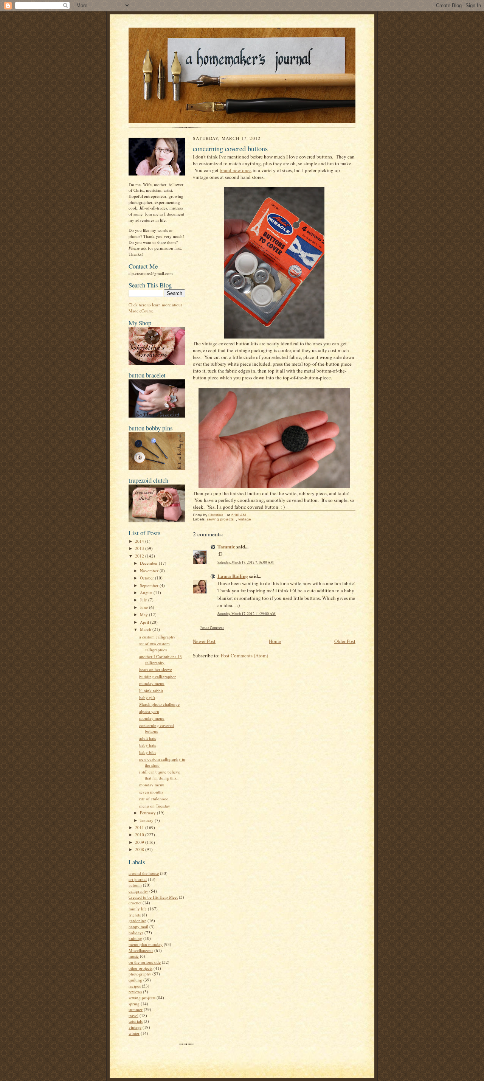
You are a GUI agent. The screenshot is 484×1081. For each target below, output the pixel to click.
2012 (140, 556)
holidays (136, 932)
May (144, 614)
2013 (140, 548)
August (147, 592)
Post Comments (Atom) (244, 655)
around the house (144, 873)
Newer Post (204, 641)
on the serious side (145, 962)
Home (275, 641)
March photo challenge (159, 704)
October (147, 578)
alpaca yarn (149, 711)
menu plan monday (146, 944)
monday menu (151, 683)
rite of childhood (154, 798)
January (147, 820)
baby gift (147, 697)
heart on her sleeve (155, 669)
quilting (135, 980)
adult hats (147, 738)
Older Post (344, 641)
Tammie (226, 546)
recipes (135, 986)
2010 (140, 834)
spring (134, 1003)
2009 (140, 842)
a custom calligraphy (157, 637)
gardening (137, 920)
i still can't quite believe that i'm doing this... (159, 775)
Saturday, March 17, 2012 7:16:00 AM (245, 562)
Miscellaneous (141, 950)
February (148, 812)
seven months (151, 792)
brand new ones (235, 170)
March (146, 629)
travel (133, 1015)
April (145, 622)
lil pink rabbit (151, 690)
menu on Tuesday (154, 806)
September (150, 585)
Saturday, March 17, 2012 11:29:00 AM (246, 613)
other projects (140, 968)
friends (135, 915)
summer (136, 1009)
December (149, 563)
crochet (135, 902)
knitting (135, 938)
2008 (140, 849)
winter (134, 1033)
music (134, 956)
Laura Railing (232, 575)
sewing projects (142, 997)
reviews (135, 991)
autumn (135, 885)
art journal (138, 879)
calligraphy (138, 891)
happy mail (138, 926)
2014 (140, 541)
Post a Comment (212, 627)
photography (140, 974)
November (150, 570)
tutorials (136, 1021)
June (144, 607)
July (144, 600)
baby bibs (147, 752)
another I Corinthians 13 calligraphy (160, 659)
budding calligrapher (157, 676)
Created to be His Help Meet (153, 897)
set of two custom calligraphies (154, 646)
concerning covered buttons (156, 728)
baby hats (147, 745)
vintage (135, 1027)
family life (138, 909)
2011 (140, 827)
